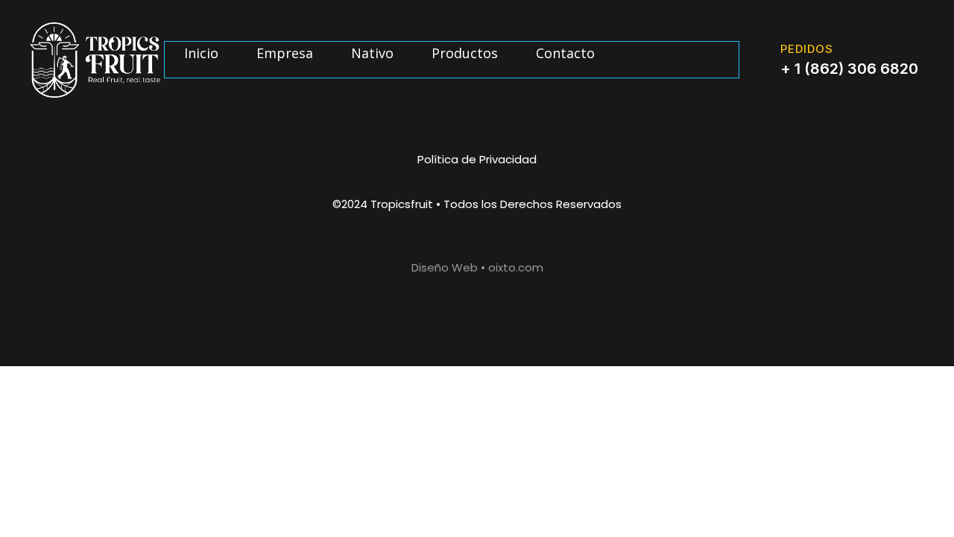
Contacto (565, 53)
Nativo (372, 53)
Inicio (201, 53)
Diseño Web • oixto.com (477, 267)
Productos (465, 53)
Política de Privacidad (477, 159)
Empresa (284, 53)
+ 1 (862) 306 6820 (849, 69)
